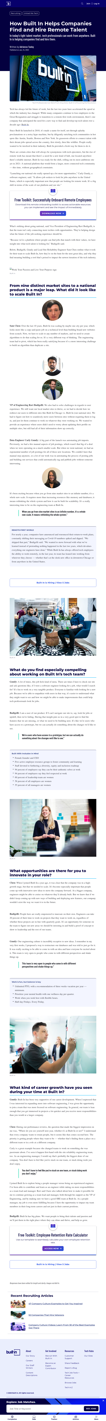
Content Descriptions (31, 1374)
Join (88, 3)
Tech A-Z (69, 1387)
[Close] (103, 1400)
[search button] (82, 3)
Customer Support (69, 1357)
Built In (25, 124)
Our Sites (88, 1356)
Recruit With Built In (51, 1357)
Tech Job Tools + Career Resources (72, 1375)
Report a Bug (71, 1368)
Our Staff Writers (30, 1366)
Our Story (30, 1356)
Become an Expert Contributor (50, 1365)
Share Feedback (72, 1363)
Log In (97, 3)
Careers (29, 1360)
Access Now (51, 1248)
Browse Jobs (70, 1382)
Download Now (51, 213)
